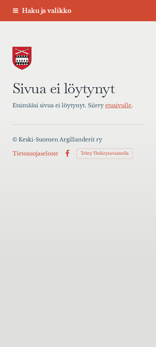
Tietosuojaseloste (35, 153)
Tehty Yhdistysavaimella (105, 153)
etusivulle (118, 105)
